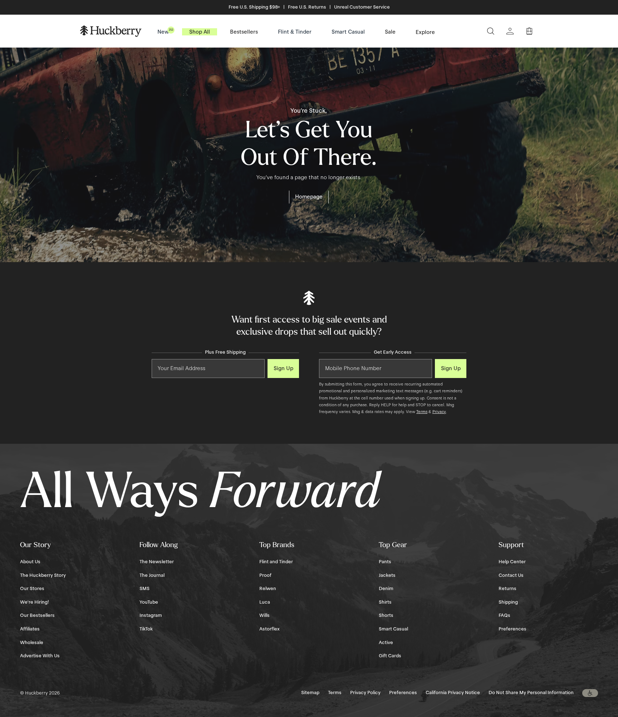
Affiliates (30, 629)
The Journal (152, 575)
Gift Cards (390, 655)
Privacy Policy (365, 692)
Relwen (267, 588)
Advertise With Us (40, 655)
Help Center (512, 561)
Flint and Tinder (276, 561)
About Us (30, 561)
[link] (309, 197)
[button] (590, 693)
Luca (264, 602)
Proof (265, 575)
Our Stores (32, 588)
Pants (385, 561)
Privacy (439, 411)
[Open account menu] (510, 31)
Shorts (386, 615)
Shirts (385, 602)
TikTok (146, 629)
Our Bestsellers (37, 615)
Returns (507, 588)
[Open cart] (529, 31)
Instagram (150, 615)
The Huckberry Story (43, 575)
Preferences (512, 629)
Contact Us (511, 575)
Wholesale (31, 642)
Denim (386, 588)
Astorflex (269, 629)
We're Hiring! (34, 602)
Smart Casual (393, 629)
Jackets (387, 575)
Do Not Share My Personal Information (531, 692)
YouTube (148, 602)
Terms (421, 411)
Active (386, 642)
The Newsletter (156, 561)
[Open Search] (490, 31)
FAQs (504, 615)
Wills (264, 615)
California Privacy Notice (453, 692)
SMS (144, 588)
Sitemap (310, 692)
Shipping (508, 602)
